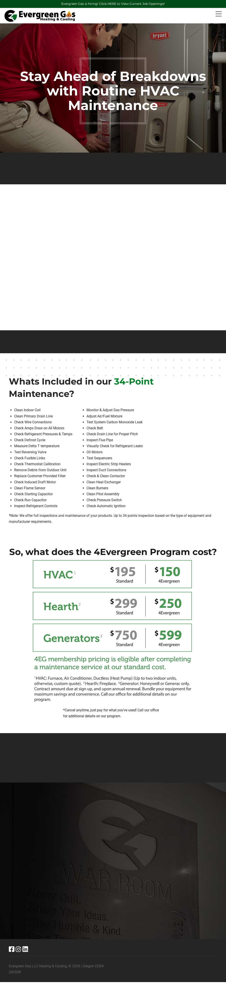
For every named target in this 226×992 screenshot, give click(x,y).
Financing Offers (73, 903)
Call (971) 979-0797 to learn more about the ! (113, 757)
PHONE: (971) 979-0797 (160, 872)
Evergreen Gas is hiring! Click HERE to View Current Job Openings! (113, 4)
